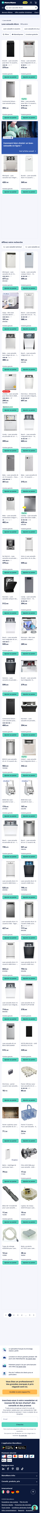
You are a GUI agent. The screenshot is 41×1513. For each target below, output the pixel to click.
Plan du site (24, 1502)
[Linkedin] (3, 1468)
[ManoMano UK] (8, 1491)
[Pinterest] (12, 1468)
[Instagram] (17, 1468)
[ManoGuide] (35, 1508)
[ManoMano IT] (3, 1491)
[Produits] (3, 8)
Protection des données (23, 1505)
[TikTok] (22, 1468)
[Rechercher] (7, 7)
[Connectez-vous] (31, 2)
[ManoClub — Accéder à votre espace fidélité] (25, 2)
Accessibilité (30, 1510)
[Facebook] (8, 1468)
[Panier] (36, 2)
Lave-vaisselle (7, 20)
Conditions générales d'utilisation (23, 1508)
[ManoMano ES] (17, 1491)
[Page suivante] (33, 1315)
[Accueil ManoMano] (11, 2)
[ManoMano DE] (12, 1491)
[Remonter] (33, 1491)
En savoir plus (23, 1435)
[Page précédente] (5, 1315)
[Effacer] (36, 8)
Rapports (21, 1510)
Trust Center (6, 1508)
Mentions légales (7, 1505)
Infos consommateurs (9, 1510)
